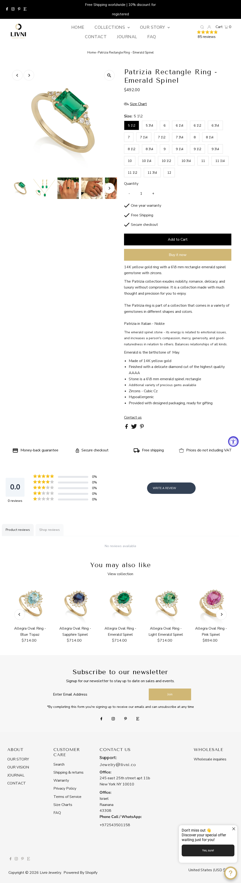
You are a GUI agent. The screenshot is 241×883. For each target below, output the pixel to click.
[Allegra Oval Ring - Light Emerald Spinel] (165, 603)
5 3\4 (149, 125)
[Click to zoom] (109, 75)
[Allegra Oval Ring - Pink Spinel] (211, 603)
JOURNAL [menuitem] (127, 37)
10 (130, 161)
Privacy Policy (64, 788)
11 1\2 (132, 172)
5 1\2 (131, 125)
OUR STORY (18, 759)
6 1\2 (197, 125)
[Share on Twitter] (134, 427)
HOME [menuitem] (77, 27)
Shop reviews (49, 530)
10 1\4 (146, 161)
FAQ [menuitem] (151, 37)
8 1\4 (209, 137)
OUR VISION (18, 767)
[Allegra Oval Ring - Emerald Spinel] (120, 603)
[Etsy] (25, 9)
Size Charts (62, 804)
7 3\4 (179, 137)
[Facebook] (7, 9)
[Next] (29, 75)
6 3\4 (215, 125)
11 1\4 (220, 161)
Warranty (61, 780)
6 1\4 (179, 125)
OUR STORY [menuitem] (153, 27)
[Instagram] (13, 9)
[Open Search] (202, 27)
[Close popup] (233, 829)
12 (169, 172)
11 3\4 (152, 172)
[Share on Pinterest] (142, 427)
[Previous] (17, 75)
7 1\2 (161, 137)
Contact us (133, 417)
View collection (120, 574)
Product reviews (18, 530)
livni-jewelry (50, 872)
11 (203, 161)
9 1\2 (197, 149)
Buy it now (177, 254)
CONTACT (16, 783)
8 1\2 (131, 149)
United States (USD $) (208, 870)
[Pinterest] (19, 9)
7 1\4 (144, 137)
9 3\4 (215, 149)
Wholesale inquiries (210, 759)
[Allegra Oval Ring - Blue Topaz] (30, 603)
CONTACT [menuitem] (96, 37)
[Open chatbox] (230, 873)
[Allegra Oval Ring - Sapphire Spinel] (75, 603)
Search (58, 764)
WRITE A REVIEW (164, 488)
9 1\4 (179, 149)
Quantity (131, 183)
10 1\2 (166, 161)
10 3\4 (186, 161)
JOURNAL (15, 775)
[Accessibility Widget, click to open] (233, 441)
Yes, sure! (208, 850)
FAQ (57, 812)
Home (91, 52)
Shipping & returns (68, 772)
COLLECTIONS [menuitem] (110, 27)
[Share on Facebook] (127, 427)
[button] (214, 35)
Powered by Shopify (80, 872)
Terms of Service (67, 796)
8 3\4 (149, 149)
